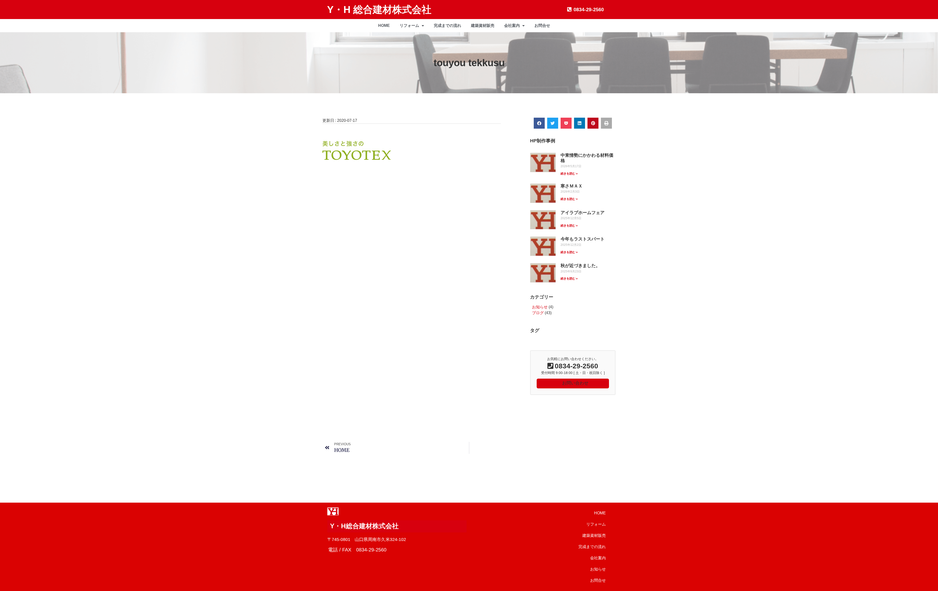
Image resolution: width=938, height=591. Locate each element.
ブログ (538, 313)
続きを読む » (569, 173)
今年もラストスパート (583, 239)
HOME (384, 25)
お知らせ (540, 307)
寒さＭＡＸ (572, 186)
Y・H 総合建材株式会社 (379, 9)
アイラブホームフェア (583, 212)
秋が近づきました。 (580, 265)
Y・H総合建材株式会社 (364, 526)
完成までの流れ (447, 25)
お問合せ (542, 25)
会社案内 (512, 25)
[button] (539, 123)
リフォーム (409, 25)
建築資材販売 (482, 25)
